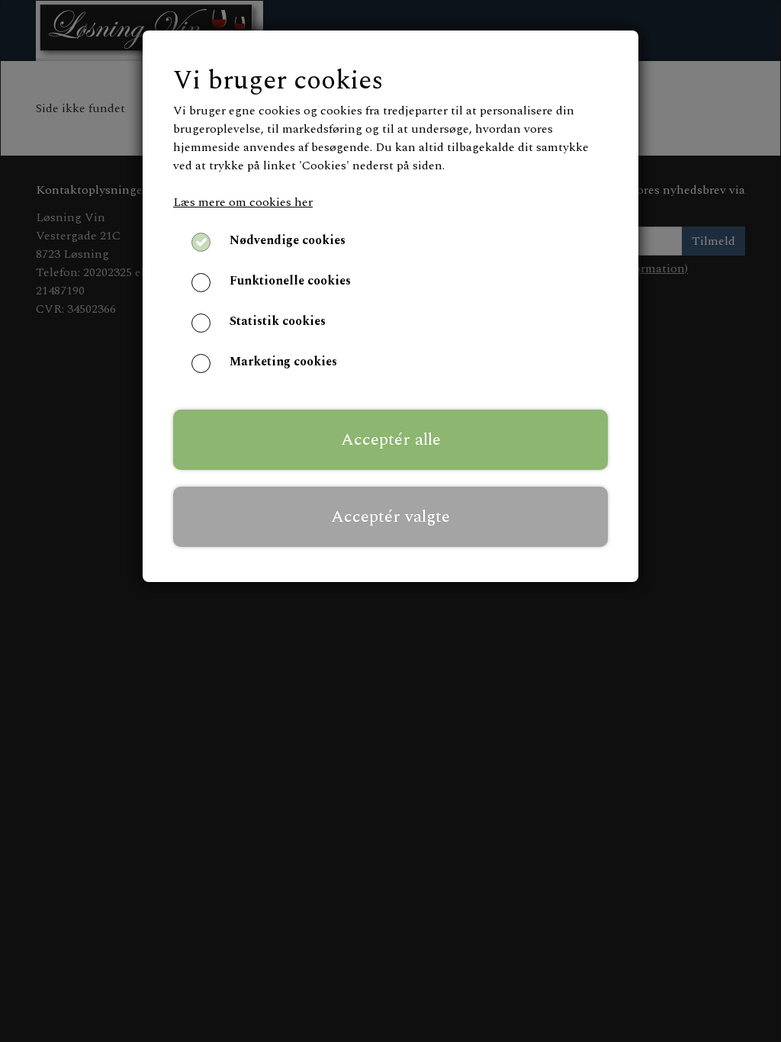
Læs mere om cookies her (243, 202)
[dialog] (390, 521)
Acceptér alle (391, 439)
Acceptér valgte (390, 516)
